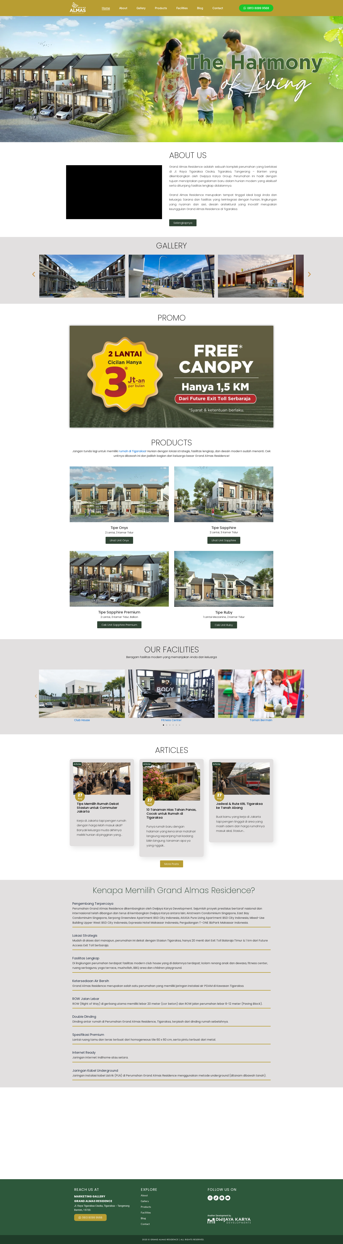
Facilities (182, 8)
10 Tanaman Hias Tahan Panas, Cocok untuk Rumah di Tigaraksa (171, 813)
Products (161, 8)
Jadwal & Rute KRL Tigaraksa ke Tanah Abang (239, 805)
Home (106, 8)
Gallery (141, 8)
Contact (217, 8)
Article (77, 764)
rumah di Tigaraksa (132, 451)
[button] (5, 79)
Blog (200, 8)
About (123, 8)
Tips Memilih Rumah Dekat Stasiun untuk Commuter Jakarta (98, 807)
